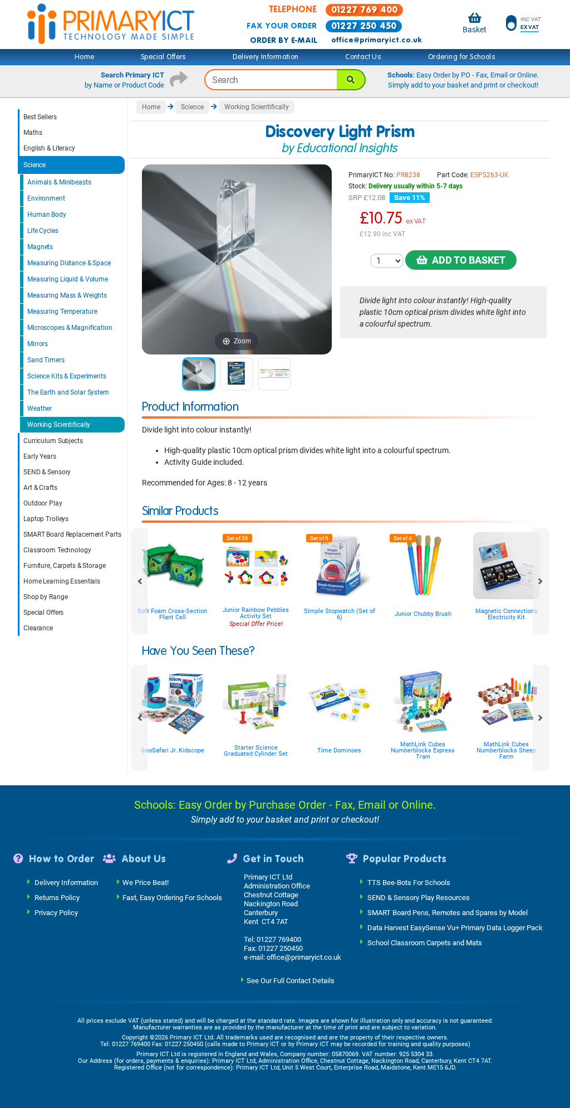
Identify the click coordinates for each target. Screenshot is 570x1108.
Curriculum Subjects (53, 441)
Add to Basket (466, 260)
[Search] (351, 79)
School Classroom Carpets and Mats (424, 943)
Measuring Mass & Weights (67, 295)
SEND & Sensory (47, 472)
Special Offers (163, 57)
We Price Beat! (145, 882)
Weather (39, 408)
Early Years (39, 456)
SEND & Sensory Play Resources (418, 897)
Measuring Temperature (62, 311)
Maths (32, 133)
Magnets (40, 247)
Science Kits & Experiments (66, 376)
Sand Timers (46, 360)
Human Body (46, 214)
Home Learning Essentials (61, 581)
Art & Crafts (40, 488)
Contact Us (363, 57)
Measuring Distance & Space (69, 263)
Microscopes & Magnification (69, 328)
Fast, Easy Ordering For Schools (172, 897)
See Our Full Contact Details (291, 980)
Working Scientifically (58, 425)
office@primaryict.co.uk (376, 40)
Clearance (38, 628)
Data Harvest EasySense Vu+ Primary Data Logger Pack (455, 928)
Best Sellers (40, 117)
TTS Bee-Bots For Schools (408, 882)
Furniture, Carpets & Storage (64, 566)
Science (34, 165)
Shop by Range (45, 597)
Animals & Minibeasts (59, 182)
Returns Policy (57, 897)
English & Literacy (49, 148)
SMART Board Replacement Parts (72, 534)
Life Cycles (42, 231)
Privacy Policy (56, 912)
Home (85, 57)
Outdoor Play (42, 503)
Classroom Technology (57, 550)
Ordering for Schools (461, 57)
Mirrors (37, 344)
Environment (46, 198)
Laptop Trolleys (45, 519)
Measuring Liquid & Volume (67, 279)
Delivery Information (265, 57)
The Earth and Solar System (68, 392)
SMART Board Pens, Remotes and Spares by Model (447, 912)
